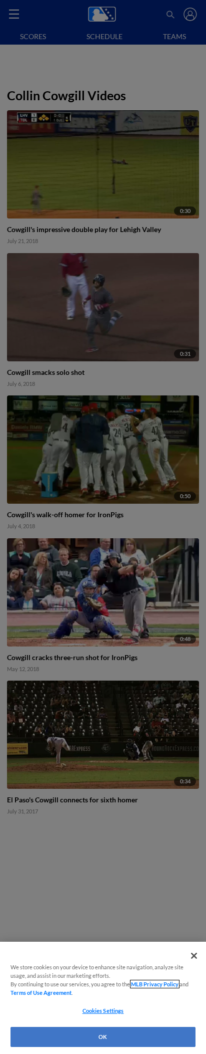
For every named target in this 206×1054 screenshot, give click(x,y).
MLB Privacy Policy (154, 984)
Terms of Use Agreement (41, 992)
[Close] (194, 956)
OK (102, 1036)
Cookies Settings (103, 1010)
